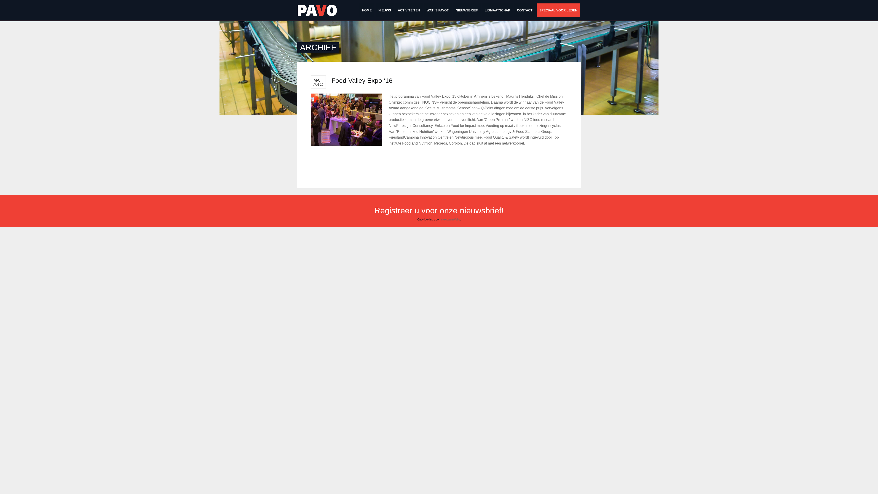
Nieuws (384, 10)
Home (367, 10)
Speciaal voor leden (558, 10)
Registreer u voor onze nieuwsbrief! (439, 210)
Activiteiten (409, 10)
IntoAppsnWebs (450, 219)
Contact (525, 10)
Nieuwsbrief (467, 10)
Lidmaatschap (497, 10)
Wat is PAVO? (438, 10)
